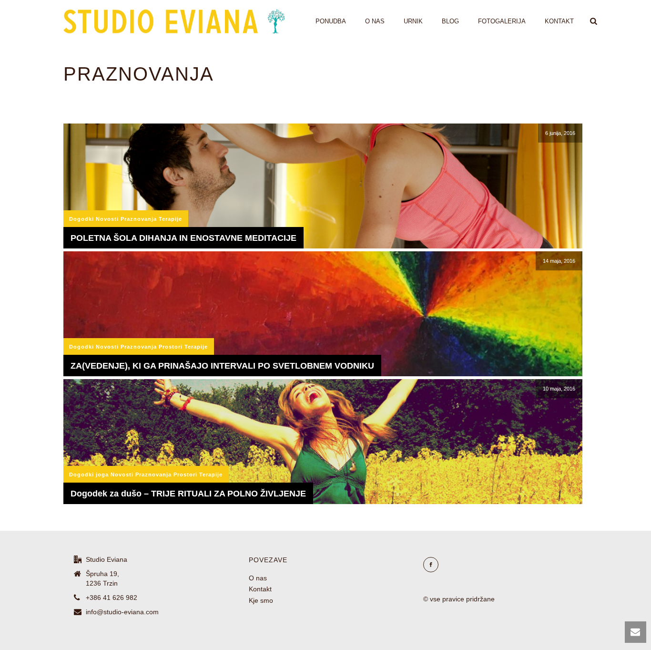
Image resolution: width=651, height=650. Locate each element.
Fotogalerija (502, 21)
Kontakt (559, 21)
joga (102, 474)
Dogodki (81, 219)
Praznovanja (139, 219)
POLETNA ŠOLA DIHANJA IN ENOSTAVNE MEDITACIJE (183, 238)
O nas (375, 21)
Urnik (413, 21)
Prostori (171, 347)
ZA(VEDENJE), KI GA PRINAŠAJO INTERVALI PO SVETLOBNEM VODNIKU (222, 366)
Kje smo (261, 600)
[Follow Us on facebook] (430, 564)
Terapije (170, 219)
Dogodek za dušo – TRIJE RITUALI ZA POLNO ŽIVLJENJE (188, 493)
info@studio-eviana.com (122, 612)
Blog (450, 21)
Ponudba (330, 21)
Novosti (107, 219)
